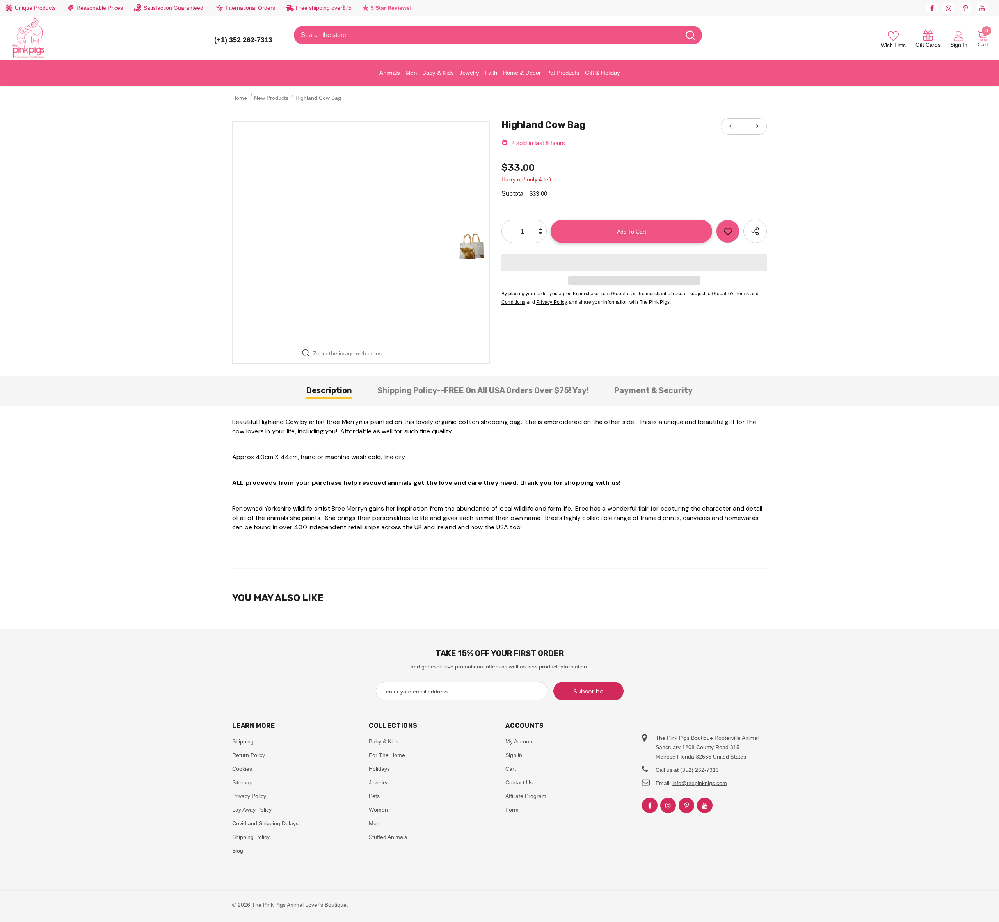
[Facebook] (932, 8)
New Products (271, 98)
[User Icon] (959, 35)
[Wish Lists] (727, 231)
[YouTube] (982, 8)
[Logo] (28, 38)
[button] (634, 262)
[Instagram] (949, 8)
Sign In (958, 45)
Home (239, 98)
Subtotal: (514, 193)
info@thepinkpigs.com (699, 783)
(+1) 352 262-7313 (243, 40)
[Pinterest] (965, 8)
